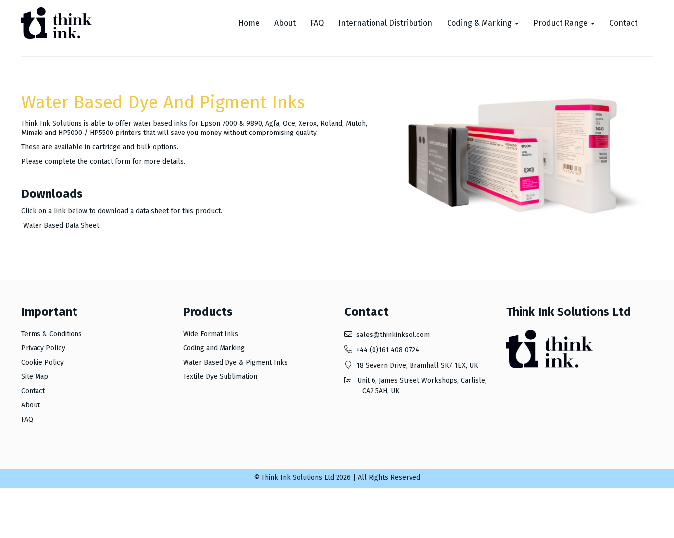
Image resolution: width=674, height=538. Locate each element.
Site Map (34, 376)
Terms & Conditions (51, 334)
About (285, 23)
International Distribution (385, 23)
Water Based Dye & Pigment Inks (235, 362)
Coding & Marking (480, 23)
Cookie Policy (42, 362)
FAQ (317, 23)
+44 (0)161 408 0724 (387, 350)
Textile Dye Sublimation (220, 376)
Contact (623, 23)
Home (249, 23)
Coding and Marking (214, 348)
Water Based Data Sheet (61, 225)
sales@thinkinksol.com (393, 335)
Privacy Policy (43, 348)
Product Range (561, 23)
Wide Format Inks (210, 334)
